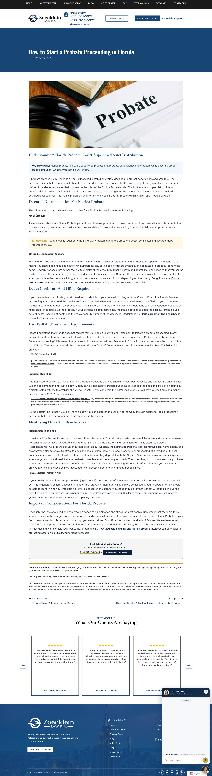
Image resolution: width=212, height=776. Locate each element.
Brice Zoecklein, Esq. (56, 567)
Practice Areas (72, 3)
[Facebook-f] (161, 772)
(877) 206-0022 (80, 577)
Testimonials (141, 3)
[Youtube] (172, 772)
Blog (91, 3)
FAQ (125, 3)
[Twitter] (167, 772)
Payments (161, 3)
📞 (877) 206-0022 (90, 552)
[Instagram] (177, 772)
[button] (23, 665)
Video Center (108, 3)
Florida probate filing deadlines (159, 313)
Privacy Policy (116, 752)
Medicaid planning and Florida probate (127, 528)
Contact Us (180, 3)
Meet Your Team (48, 3)
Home (29, 3)
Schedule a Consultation (117, 552)
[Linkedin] (182, 772)
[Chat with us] (206, 770)
